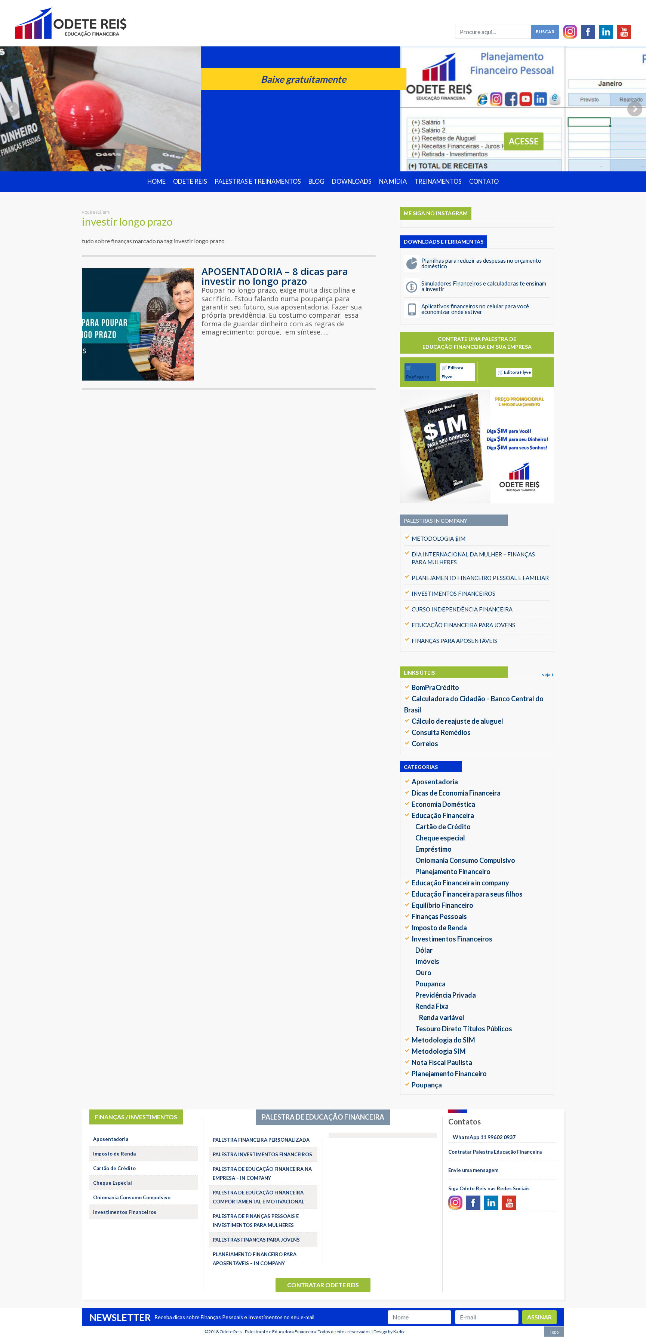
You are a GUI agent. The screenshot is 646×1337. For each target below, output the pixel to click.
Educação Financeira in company (460, 883)
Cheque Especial (112, 1183)
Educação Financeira (443, 815)
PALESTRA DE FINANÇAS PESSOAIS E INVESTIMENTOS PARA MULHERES (256, 1220)
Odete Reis (190, 181)
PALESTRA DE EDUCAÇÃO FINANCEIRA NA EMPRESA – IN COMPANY (262, 1173)
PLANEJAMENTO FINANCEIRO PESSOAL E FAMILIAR (480, 577)
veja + (548, 674)
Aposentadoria (435, 782)
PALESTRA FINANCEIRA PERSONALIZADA (261, 1140)
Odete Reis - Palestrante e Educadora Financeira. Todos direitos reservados (294, 1331)
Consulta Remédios (441, 732)
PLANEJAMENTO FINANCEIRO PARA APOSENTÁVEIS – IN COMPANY (254, 1258)
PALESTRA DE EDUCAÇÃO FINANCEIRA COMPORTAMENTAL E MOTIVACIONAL (258, 1197)
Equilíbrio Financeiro (442, 905)
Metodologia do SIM (443, 1040)
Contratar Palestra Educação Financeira (495, 1152)
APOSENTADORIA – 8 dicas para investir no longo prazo (275, 276)
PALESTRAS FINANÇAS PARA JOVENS (256, 1240)
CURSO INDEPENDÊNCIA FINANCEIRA (462, 609)
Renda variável (441, 1017)
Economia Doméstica (443, 804)
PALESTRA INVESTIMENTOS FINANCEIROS (262, 1154)
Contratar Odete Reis (323, 1284)
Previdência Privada (445, 995)
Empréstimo (433, 849)
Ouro (423, 972)
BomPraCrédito (435, 687)
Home (156, 181)
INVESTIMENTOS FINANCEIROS (453, 593)
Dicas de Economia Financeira (456, 793)
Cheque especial (440, 838)
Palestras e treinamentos (258, 181)
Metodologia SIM (439, 1051)
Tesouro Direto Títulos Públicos (463, 1029)
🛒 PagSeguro (417, 372)
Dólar (424, 950)
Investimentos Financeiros (452, 939)
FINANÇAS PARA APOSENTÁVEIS (454, 640)
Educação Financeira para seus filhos (467, 894)
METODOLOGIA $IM (438, 538)
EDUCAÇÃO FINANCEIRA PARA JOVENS (463, 625)
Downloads (352, 181)
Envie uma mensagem (473, 1170)
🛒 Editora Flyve (452, 372)
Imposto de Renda (439, 928)
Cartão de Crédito (443, 826)
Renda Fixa (432, 1006)
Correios (425, 743)
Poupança (427, 1085)
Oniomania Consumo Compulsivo (465, 860)
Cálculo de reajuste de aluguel (457, 721)
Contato (484, 181)
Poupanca (430, 984)
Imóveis (427, 961)
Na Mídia (393, 181)
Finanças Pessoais (439, 916)
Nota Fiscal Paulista (442, 1062)
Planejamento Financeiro (452, 871)
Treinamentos (438, 181)
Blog (316, 181)
